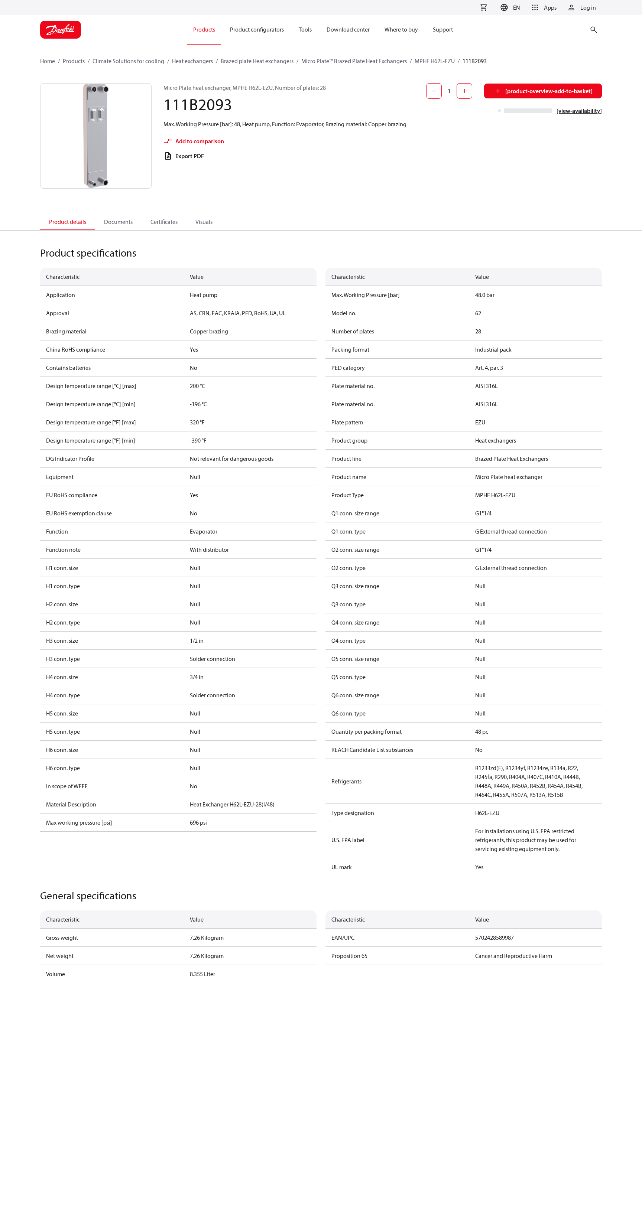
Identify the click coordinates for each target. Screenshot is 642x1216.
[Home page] (60, 30)
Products (74, 61)
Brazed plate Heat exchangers (257, 61)
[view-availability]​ (579, 110)
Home (47, 61)
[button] (509, 7)
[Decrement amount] (434, 91)
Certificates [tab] (164, 221)
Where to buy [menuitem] (401, 29)
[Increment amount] (464, 91)
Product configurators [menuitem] (257, 29)
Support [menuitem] (443, 29)
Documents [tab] (118, 221)
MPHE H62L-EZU (435, 61)
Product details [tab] (67, 221)
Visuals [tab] (204, 221)
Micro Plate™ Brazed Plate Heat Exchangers (354, 61)
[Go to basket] (483, 7)
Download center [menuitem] (348, 29)
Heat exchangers (192, 61)
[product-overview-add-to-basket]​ (549, 91)
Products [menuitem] (204, 29)
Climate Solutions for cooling (128, 61)
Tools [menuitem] (305, 29)
